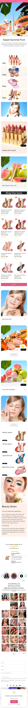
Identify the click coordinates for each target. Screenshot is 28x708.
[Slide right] (26, 1)
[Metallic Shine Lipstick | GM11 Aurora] (7, 224)
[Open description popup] (25, 150)
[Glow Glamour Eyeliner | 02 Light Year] (20, 267)
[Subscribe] (26, 677)
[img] (14, 546)
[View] (14, 338)
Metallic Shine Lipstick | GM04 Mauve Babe (19, 210)
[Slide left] (2, 1)
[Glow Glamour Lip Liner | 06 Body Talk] (20, 246)
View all (14, 284)
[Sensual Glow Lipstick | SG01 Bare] (7, 246)
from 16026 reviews (14, 548)
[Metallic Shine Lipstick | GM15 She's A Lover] (20, 224)
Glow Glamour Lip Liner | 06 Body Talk (20, 254)
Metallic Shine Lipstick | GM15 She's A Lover (19, 232)
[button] (3, 556)
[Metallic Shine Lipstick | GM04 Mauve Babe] (20, 202)
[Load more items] (14, 654)
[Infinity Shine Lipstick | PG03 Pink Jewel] (7, 267)
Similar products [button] (11, 228)
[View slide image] (14, 19)
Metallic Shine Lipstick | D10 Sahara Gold (6, 210)
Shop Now (14, 354)
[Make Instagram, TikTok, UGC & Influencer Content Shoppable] (23, 581)
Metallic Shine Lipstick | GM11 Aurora (6, 232)
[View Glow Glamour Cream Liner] (14, 169)
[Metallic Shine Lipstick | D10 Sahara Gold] (7, 202)
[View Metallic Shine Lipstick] (14, 134)
